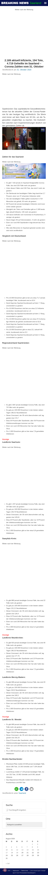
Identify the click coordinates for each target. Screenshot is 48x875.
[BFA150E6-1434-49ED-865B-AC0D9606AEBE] (24, 171)
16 (38, 850)
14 (27, 850)
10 (7, 850)
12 (17, 850)
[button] (16, 789)
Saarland (22, 793)
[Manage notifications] (5, 870)
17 (7, 853)
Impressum (16, 870)
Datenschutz (24, 870)
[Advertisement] (24, 35)
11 (12, 850)
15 (33, 850)
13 (22, 850)
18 (12, 853)
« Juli (7, 863)
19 (17, 853)
